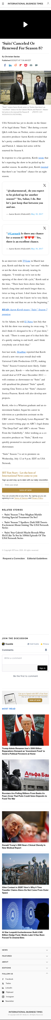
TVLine (26, 260)
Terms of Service (21, 498)
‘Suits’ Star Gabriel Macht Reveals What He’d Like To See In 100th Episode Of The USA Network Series (24, 536)
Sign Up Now (35, 700)
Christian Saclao (12, 56)
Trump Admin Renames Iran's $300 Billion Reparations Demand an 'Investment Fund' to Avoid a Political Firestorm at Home (23, 751)
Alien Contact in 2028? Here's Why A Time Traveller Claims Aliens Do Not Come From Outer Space (25, 890)
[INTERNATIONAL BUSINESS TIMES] (25, 4)
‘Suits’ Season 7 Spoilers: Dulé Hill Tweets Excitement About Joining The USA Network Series (25, 525)
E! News (28, 321)
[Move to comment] (36, 65)
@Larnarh (14, 233)
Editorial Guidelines (37, 558)
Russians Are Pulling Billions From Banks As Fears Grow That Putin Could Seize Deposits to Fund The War (24, 796)
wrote (41, 157)
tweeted (44, 166)
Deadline (21, 351)
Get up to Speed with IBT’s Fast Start (33, 694)
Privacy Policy (37, 498)
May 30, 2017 (37, 214)
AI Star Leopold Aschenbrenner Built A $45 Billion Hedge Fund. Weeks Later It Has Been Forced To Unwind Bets (23, 935)
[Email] (31, 65)
